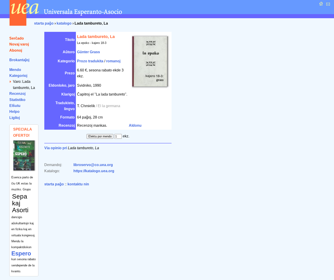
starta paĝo (44, 23)
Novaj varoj (19, 44)
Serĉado (16, 38)
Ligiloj (14, 118)
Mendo (15, 70)
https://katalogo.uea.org (93, 171)
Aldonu (135, 125)
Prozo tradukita (90, 61)
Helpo (14, 112)
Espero (21, 253)
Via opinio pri (55, 148)
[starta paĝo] (320, 5)
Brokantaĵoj (19, 60)
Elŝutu (14, 106)
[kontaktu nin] (327, 5)
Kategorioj (18, 76)
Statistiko (17, 100)
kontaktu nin (78, 184)
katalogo (64, 23)
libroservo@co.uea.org (93, 165)
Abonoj (15, 50)
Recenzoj (17, 94)
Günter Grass (88, 52)
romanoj (113, 61)
